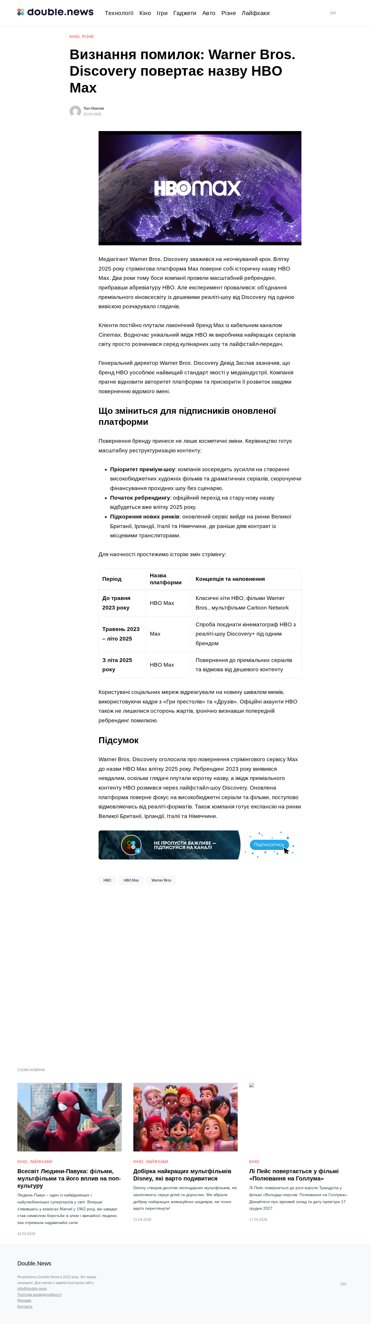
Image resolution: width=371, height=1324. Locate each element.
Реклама (24, 1300)
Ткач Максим (93, 108)
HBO (107, 880)
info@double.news (32, 1289)
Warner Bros (161, 880)
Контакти (24, 1307)
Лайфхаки (41, 1161)
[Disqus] (200, 974)
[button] (351, 13)
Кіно (74, 36)
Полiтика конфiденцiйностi (39, 1295)
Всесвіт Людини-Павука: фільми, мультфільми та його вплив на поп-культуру (69, 1178)
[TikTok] (341, 13)
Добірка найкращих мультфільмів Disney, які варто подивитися (182, 1175)
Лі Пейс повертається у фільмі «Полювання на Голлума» (294, 1175)
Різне (88, 36)
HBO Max (131, 880)
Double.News (34, 1263)
